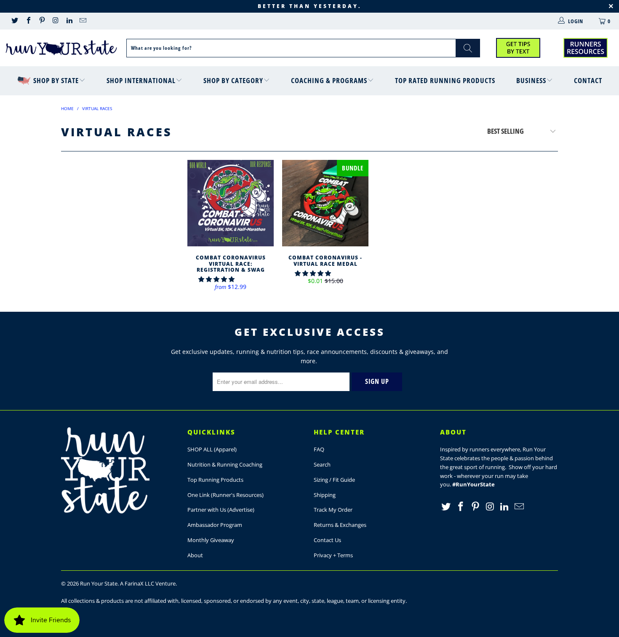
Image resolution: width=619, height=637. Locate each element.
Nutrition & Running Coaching (224, 464)
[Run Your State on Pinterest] (41, 21)
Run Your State (98, 583)
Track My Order (333, 509)
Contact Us (327, 540)
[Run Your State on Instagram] (55, 21)
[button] (216, 279)
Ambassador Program (214, 525)
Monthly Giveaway (210, 540)
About (195, 555)
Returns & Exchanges (340, 525)
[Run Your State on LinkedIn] (69, 21)
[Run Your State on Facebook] (28, 21)
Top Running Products (215, 479)
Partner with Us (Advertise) (220, 509)
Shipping (325, 495)
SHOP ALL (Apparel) (212, 449)
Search (322, 464)
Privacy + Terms (333, 555)
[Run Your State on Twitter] (14, 21)
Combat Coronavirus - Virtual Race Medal (325, 203)
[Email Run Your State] (82, 21)
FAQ (319, 449)
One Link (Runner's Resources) (225, 495)
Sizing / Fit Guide (334, 479)
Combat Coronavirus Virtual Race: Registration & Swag (230, 203)
